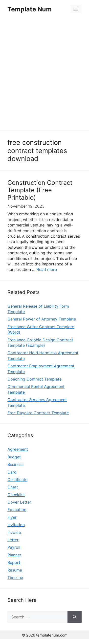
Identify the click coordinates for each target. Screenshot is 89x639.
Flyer (12, 517)
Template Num (29, 9)
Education (16, 509)
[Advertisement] (44, 75)
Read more (47, 269)
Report (13, 562)
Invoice (14, 532)
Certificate (17, 479)
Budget (14, 456)
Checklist (16, 494)
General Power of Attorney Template (41, 319)
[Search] (74, 617)
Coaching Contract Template (34, 379)
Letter (13, 539)
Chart (12, 486)
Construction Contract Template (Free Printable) (39, 190)
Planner (14, 554)
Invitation (16, 524)
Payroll (13, 547)
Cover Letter (19, 502)
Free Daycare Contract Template (38, 412)
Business (15, 464)
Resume (14, 570)
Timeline (15, 577)
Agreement (17, 449)
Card (12, 472)
